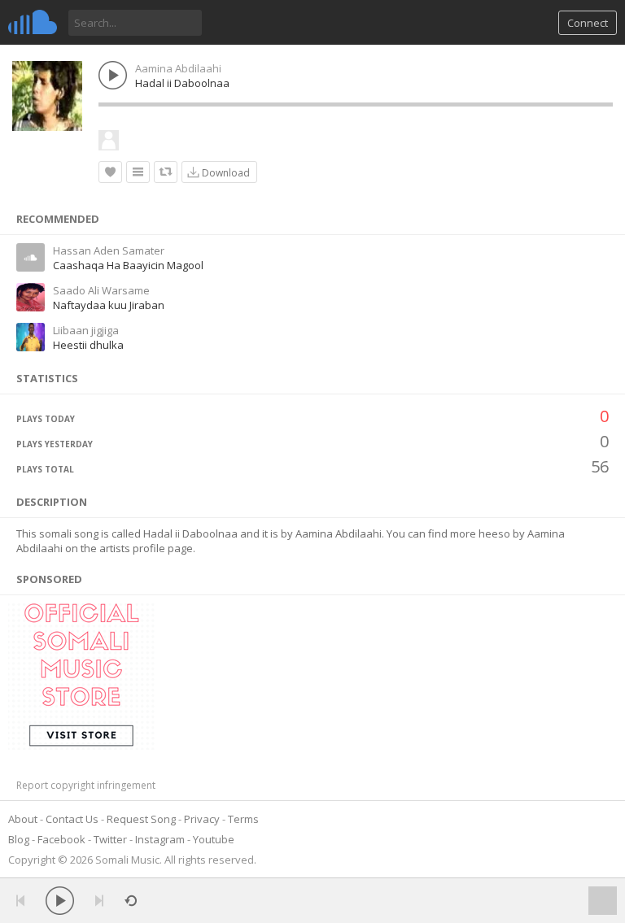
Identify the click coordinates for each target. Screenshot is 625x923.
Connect (587, 22)
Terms (243, 819)
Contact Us (72, 819)
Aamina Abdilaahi (178, 68)
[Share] (165, 172)
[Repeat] (131, 900)
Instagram (160, 839)
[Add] (138, 172)
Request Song (141, 819)
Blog (18, 839)
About (22, 819)
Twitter (110, 839)
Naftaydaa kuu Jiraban (108, 305)
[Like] (110, 172)
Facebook (61, 839)
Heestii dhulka (88, 344)
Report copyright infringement (85, 785)
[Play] (60, 900)
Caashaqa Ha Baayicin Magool (128, 265)
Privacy (202, 819)
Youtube (213, 839)
